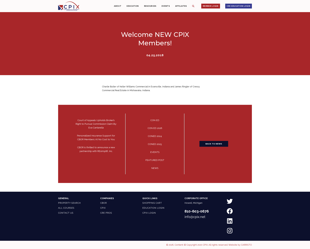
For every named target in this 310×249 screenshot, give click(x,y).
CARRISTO (246, 245)
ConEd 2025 (155, 144)
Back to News (213, 144)
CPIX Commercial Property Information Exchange (68, 6)
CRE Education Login (238, 6)
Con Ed (154, 120)
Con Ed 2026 (155, 128)
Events (154, 152)
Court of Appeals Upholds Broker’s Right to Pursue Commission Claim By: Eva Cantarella (96, 124)
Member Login (210, 6)
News (154, 168)
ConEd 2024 (155, 136)
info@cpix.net (195, 217)
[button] (193, 6)
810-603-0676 (197, 211)
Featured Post (154, 160)
